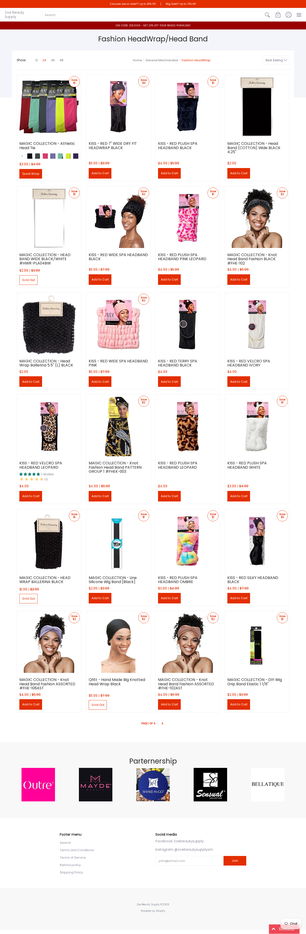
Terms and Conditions (77, 850)
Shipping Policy (71, 872)
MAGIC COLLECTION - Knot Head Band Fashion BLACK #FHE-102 (252, 259)
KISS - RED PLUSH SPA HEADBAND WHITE (247, 465)
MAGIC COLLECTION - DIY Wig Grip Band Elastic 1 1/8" (254, 682)
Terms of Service (73, 857)
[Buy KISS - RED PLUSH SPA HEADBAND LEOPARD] (187, 426)
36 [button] (53, 60)
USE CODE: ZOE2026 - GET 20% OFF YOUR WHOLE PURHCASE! (153, 25)
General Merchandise (162, 60)
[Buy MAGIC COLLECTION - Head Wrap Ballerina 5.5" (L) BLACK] (49, 324)
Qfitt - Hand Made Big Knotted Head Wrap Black (117, 682)
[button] (278, 14)
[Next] (162, 724)
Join (235, 861)
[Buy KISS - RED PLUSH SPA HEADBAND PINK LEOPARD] (187, 218)
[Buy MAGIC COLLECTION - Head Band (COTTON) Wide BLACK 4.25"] (257, 107)
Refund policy (70, 865)
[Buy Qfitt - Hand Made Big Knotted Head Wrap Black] (118, 643)
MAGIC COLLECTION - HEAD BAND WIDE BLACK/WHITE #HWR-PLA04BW (45, 259)
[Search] (267, 14)
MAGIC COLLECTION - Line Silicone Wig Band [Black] (113, 580)
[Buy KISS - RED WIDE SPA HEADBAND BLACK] (118, 218)
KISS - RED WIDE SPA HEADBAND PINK (118, 363)
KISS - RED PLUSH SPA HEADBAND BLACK (177, 146)
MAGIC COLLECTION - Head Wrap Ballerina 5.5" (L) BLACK (46, 363)
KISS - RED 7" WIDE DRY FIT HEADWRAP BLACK (113, 146)
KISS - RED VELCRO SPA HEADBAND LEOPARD (40, 465)
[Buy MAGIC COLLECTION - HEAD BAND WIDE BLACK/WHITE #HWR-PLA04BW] (49, 218)
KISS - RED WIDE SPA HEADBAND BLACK (118, 257)
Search (65, 843)
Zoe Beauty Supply (14, 14)
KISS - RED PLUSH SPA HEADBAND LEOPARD (177, 465)
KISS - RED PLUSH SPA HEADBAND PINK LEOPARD (182, 257)
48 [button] (61, 60)
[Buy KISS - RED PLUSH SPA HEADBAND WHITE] (257, 426)
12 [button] (36, 60)
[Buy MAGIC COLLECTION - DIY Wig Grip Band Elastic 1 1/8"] (257, 643)
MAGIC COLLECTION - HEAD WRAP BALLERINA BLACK (45, 580)
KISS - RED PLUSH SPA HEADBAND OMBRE (177, 580)
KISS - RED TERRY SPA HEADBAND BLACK (177, 363)
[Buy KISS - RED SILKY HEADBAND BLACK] (257, 541)
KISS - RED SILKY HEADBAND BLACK (252, 580)
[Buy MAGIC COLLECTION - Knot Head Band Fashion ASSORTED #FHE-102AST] (187, 643)
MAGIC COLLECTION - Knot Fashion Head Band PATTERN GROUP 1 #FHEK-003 (115, 467)
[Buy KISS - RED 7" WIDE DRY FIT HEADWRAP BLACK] (118, 107)
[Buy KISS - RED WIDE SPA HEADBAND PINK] (118, 324)
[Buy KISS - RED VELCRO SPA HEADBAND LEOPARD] (49, 426)
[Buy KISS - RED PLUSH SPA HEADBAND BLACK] (187, 107)
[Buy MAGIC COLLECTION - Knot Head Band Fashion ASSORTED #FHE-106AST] (49, 643)
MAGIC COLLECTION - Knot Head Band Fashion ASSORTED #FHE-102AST (186, 684)
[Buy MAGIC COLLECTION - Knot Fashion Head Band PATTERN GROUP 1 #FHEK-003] (118, 426)
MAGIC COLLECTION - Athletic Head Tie (47, 146)
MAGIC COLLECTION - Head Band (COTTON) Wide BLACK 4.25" (253, 148)
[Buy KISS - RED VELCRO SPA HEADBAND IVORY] (257, 324)
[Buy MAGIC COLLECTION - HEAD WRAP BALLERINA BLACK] (49, 541)
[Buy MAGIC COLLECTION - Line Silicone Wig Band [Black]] (118, 541)
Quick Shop (30, 174)
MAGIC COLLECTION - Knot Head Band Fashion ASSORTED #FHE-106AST (47, 684)
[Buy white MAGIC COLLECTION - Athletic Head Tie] (49, 107)
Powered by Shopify (153, 911)
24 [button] (44, 60)
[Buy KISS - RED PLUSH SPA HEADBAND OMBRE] (187, 541)
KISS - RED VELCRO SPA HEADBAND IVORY (248, 363)
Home (137, 60)
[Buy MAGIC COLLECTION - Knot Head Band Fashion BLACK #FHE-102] (257, 218)
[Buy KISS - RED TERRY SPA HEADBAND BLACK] (187, 324)
